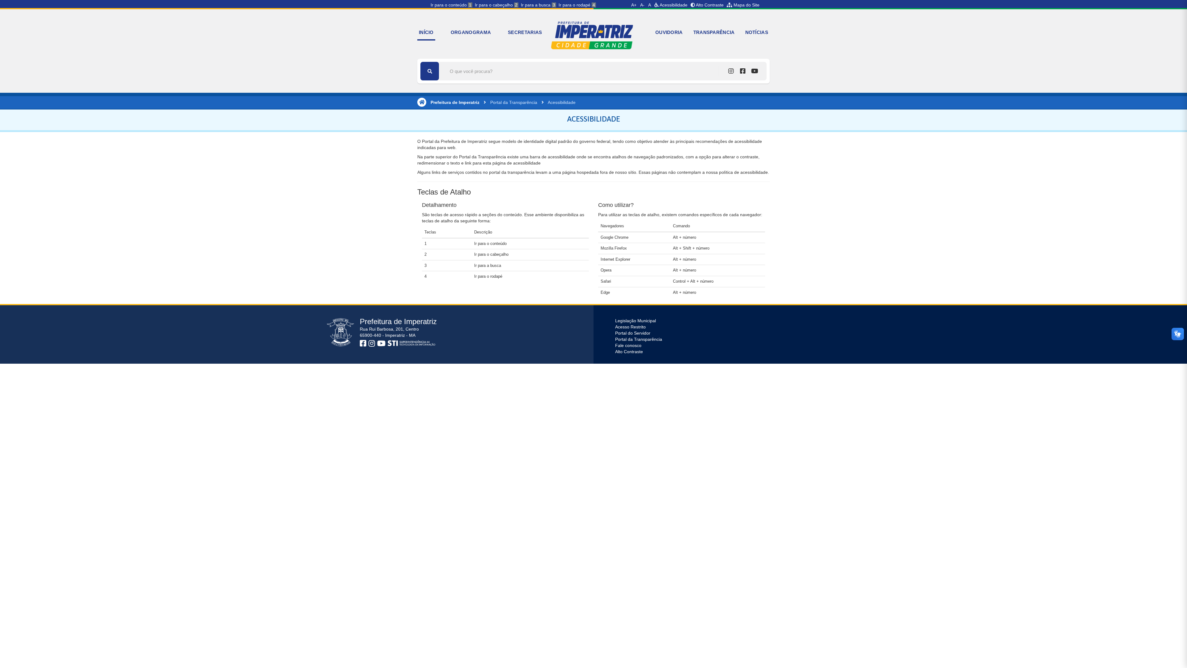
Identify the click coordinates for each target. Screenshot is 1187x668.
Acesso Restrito (630, 326)
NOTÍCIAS (756, 32)
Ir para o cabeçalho (496, 4)
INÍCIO (426, 32)
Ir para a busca (538, 4)
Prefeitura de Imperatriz (455, 102)
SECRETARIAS (525, 32)
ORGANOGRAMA (471, 32)
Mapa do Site (745, 4)
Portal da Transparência (513, 102)
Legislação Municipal (635, 320)
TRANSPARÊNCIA (714, 32)
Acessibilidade (673, 4)
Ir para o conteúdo (451, 4)
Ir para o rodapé (577, 4)
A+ (633, 4)
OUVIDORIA (669, 32)
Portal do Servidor (632, 333)
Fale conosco (628, 345)
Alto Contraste (709, 4)
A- (642, 4)
